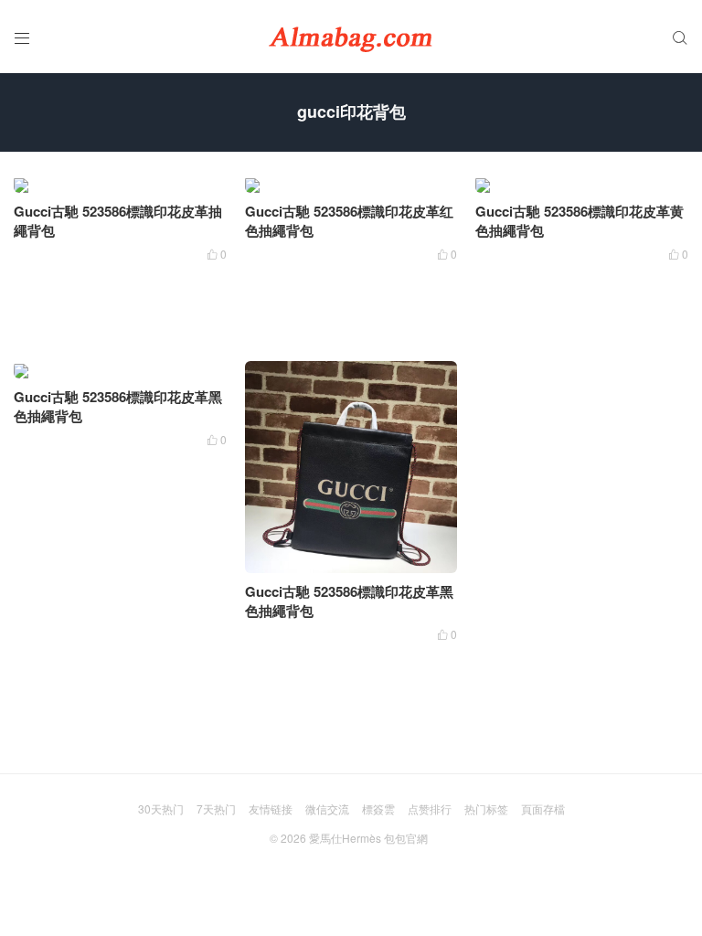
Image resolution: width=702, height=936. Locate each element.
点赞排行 (430, 808)
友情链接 (270, 808)
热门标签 (486, 808)
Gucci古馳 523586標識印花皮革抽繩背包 (118, 220)
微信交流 (327, 808)
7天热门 (216, 808)
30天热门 (161, 808)
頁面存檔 (543, 808)
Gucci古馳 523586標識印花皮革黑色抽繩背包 (118, 406)
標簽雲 (378, 808)
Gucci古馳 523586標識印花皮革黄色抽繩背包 (579, 220)
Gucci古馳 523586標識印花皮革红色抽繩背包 (349, 220)
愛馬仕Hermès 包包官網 (368, 838)
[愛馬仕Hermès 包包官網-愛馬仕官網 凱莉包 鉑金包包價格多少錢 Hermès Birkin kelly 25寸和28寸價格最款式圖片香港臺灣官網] (351, 36)
